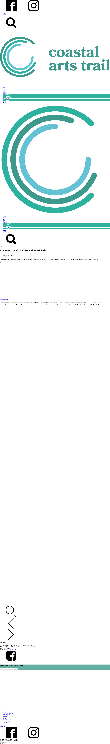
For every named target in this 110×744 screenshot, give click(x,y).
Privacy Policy (6, 714)
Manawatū (8, 97)
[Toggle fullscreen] (2, 742)
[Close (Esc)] (5, 742)
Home (4, 712)
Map (4, 90)
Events (4, 92)
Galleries (5, 88)
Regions (5, 93)
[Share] (3, 742)
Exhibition (7, 256)
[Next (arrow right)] (2, 743)
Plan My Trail (6, 98)
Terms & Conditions (8, 713)
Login (4, 13)
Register (5, 14)
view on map (41, 646)
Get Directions (33, 646)
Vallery (7, 100)
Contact (5, 716)
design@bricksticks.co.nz (10, 649)
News (4, 101)
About (4, 102)
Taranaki (8, 96)
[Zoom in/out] (0, 742)
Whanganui (8, 94)
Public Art (5, 89)
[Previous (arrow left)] (0, 743)
